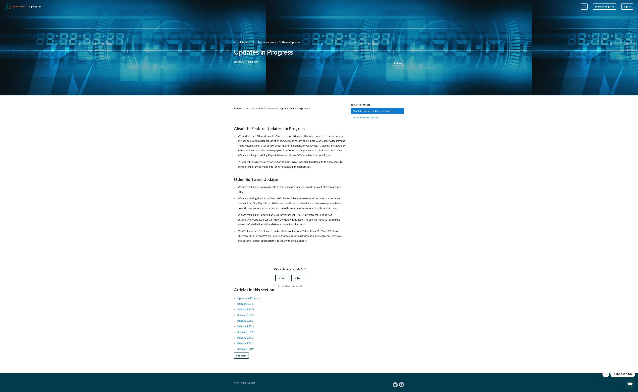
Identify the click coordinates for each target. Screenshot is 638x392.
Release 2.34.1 (245, 343)
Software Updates (289, 42)
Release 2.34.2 (245, 337)
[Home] (15, 6)
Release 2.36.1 (245, 320)
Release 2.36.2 (245, 314)
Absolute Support (244, 42)
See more (241, 355)
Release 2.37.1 (245, 303)
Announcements (267, 42)
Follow (398, 62)
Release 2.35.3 (245, 326)
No (299, 278)
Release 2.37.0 (245, 309)
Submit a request (604, 6)
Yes (283, 278)
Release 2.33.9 (245, 348)
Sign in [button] (627, 6)
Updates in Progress (248, 298)
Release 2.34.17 (246, 331)
